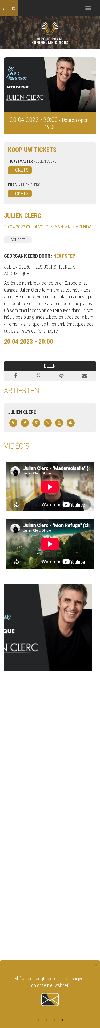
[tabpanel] (50, 991)
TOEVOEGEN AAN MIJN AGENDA (61, 227)
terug (9, 9)
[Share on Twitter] (38, 376)
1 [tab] (38, 1020)
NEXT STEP (64, 256)
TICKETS (20, 170)
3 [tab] (54, 1020)
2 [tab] (46, 1020)
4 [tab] (62, 1020)
